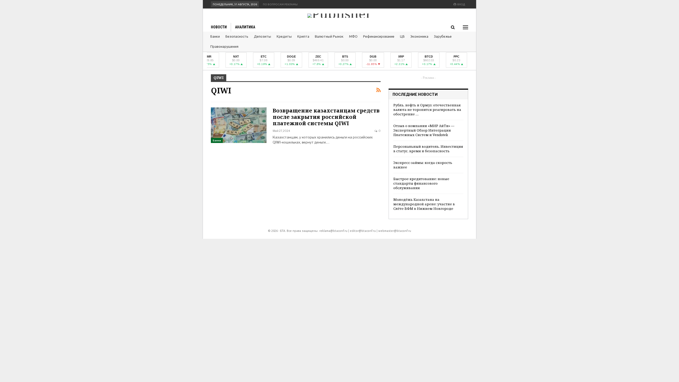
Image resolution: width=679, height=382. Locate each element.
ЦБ (402, 36)
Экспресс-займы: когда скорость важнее (422, 165)
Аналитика (245, 27)
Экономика (419, 36)
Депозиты (262, 36)
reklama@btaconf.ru (333, 230)
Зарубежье (443, 36)
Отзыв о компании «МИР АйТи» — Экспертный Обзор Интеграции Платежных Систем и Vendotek (423, 130)
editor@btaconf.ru (363, 230)
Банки (215, 36)
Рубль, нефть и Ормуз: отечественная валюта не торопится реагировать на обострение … (427, 109)
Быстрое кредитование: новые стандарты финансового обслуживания (421, 183)
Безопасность (236, 36)
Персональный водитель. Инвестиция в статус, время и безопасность (428, 148)
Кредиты (284, 36)
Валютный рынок (329, 36)
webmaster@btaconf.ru (394, 230)
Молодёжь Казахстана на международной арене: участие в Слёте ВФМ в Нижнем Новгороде (424, 204)
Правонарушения (224, 46)
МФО (353, 36)
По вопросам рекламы (280, 4)
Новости (219, 27)
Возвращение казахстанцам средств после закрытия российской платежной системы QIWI (326, 117)
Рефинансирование (378, 36)
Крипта (303, 36)
